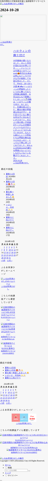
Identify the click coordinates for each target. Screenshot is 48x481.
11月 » (9, 261)
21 (2, 255)
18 (12, 253)
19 (15, 253)
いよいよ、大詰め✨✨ (10, 207)
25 (12, 255)
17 (10, 253)
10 (10, 250)
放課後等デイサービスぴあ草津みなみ (24, 448)
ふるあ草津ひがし (24, 423)
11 (12, 250)
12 (15, 250)
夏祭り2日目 (10, 368)
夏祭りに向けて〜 (13, 378)
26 (15, 255)
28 (2, 258)
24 (10, 255)
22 (5, 255)
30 (7, 258)
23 (7, 255)
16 (7, 253)
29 (5, 258)
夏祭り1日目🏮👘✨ (14, 370)
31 (10, 258)
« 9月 (3, 261)
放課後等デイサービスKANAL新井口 (24, 452)
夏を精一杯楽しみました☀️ (10, 194)
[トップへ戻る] (1, 480)
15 (5, 253)
